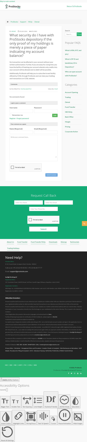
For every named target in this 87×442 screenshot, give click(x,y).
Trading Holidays (13, 248)
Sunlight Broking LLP (11, 277)
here (50, 314)
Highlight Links (18, 423)
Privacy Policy (9, 348)
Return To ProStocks (74, 6)
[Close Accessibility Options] (7, 389)
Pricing (67, 127)
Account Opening (71, 92)
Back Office (69, 117)
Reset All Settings (7, 440)
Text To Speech (43, 423)
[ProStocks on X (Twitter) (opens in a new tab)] (71, 373)
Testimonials (74, 242)
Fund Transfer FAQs (38, 242)
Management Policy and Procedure (31, 348)
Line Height (38, 407)
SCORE (40, 338)
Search (67, 31)
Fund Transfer (70, 107)
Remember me (17, 115)
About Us (10, 242)
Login (54, 115)
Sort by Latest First (26, 89)
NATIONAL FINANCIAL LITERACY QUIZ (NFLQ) (59, 351)
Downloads (53, 242)
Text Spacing (27, 403)
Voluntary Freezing (39, 351)
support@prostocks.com (19, 271)
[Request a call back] (84, 223)
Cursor (53, 423)
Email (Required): (40, 129)
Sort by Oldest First (15, 89)
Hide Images (77, 423)
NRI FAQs (68, 112)
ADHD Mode (64, 407)
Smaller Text (15, 403)
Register (13, 118)
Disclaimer (17, 348)
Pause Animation (64, 423)
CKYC (31, 351)
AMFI (20, 365)
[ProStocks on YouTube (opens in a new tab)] (77, 373)
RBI (15, 365)
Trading (68, 97)
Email (56, 89)
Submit (44, 229)
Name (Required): (16, 129)
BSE (21, 344)
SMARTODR (31, 344)
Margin (67, 122)
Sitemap (64, 242)
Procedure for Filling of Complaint (19, 351)
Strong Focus (31, 423)
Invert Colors (6, 423)
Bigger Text (5, 402)
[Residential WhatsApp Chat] (74, 373)
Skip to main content (7, 1)
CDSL (37, 344)
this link (55, 317)
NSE (18, 344)
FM (25, 365)
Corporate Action (71, 132)
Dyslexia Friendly (51, 400)
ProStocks (14, 22)
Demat (36, 22)
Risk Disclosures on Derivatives (69, 348)
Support (23, 22)
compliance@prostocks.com (42, 335)
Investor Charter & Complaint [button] (50, 348)
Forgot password (23, 118)
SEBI (35, 365)
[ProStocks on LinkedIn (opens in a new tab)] (80, 373)
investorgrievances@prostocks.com (49, 344)
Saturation (75, 407)
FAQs (30, 22)
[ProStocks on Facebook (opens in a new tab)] (68, 373)
